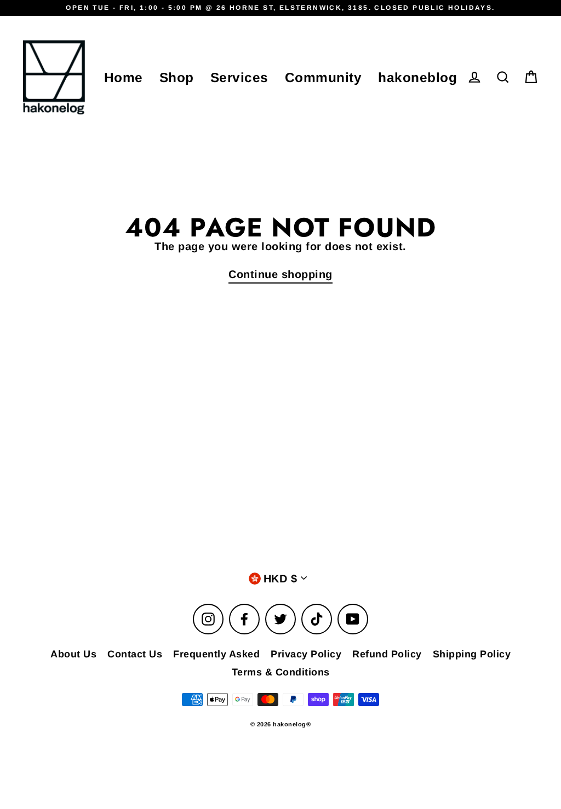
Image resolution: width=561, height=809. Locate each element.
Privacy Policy (306, 654)
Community (323, 77)
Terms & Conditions (281, 672)
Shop (176, 77)
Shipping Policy (472, 654)
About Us (73, 654)
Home (123, 77)
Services (239, 77)
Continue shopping (280, 274)
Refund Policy (387, 654)
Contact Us (134, 654)
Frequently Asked (216, 654)
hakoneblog (417, 77)
